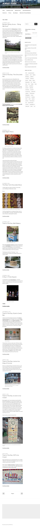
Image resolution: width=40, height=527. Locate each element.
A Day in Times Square (9, 277)
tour (26, 102)
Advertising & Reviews (27, 10)
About (3, 10)
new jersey (27, 89)
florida (34, 82)
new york (31, 89)
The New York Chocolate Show (12, 185)
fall (31, 82)
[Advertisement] (21, 511)
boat (31, 74)
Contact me (4, 12)
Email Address (28, 34)
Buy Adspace (15, 12)
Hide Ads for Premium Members (25, 12)
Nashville (31, 87)
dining (30, 80)
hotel (35, 84)
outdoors (26, 93)
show (29, 98)
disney (34, 80)
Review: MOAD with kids (29, 59)
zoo (34, 106)
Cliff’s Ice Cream (11, 464)
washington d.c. (32, 104)
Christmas (32, 78)
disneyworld (27, 82)
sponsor (33, 98)
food (26, 84)
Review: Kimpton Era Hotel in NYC (30, 66)
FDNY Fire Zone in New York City (30, 61)
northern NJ (33, 91)
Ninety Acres (14, 28)
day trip (26, 80)
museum (26, 87)
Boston (34, 74)
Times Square (13, 279)
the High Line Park (10, 244)
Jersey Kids (9, 3)
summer (26, 100)
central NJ (27, 78)
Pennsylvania (32, 93)
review (32, 95)
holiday (32, 84)
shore (26, 98)
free (29, 84)
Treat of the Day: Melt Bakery (11, 223)
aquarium (27, 74)
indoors (26, 85)
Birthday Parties (18, 10)
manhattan (31, 85)
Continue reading (5, 67)
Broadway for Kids (10, 10)
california (31, 76)
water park (27, 106)
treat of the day (30, 102)
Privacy (10, 12)
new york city (27, 91)
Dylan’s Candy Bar (16, 320)
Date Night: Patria (7, 131)
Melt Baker (8, 245)
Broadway (27, 76)
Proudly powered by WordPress (7, 524)
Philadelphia (27, 95)
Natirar (17, 32)
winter (31, 106)
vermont (26, 104)
